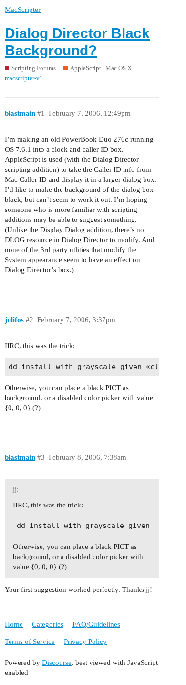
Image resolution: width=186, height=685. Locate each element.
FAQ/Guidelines (96, 624)
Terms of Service (30, 641)
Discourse (57, 662)
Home (14, 624)
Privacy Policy (85, 641)
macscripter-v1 (24, 78)
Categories (47, 624)
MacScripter (23, 9)
